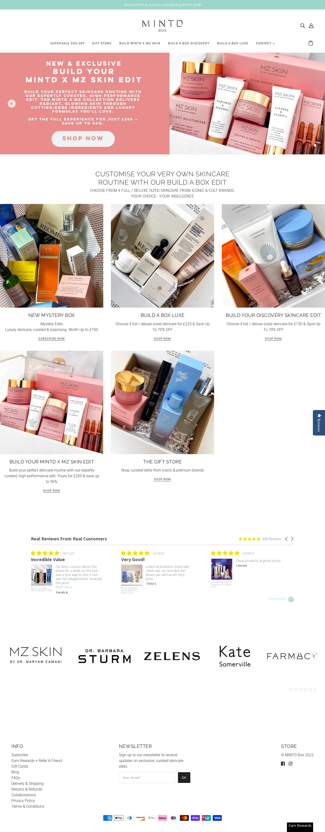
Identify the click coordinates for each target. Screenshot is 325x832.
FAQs (15, 778)
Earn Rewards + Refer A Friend (36, 760)
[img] (302, 25)
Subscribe (19, 755)
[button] (287, 539)
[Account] (311, 25)
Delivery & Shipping (27, 783)
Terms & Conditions (27, 806)
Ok (184, 778)
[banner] (162, 25)
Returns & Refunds (26, 789)
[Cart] (311, 43)
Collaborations (23, 795)
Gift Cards (19, 766)
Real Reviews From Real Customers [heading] (69, 539)
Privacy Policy (23, 800)
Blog (15, 772)
